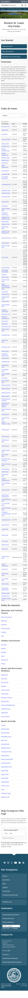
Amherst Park (5, 146)
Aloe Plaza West (6, 139)
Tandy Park (5, 529)
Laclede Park (5, 358)
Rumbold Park (6, 469)
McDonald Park (6, 388)
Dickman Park (5, 224)
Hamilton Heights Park (5, 317)
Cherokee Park (6, 193)
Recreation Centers (6, 697)
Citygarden (5, 206)
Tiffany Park (5, 544)
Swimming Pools (5, 709)
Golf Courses (4, 682)
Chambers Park (6, 190)
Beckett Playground (5, 154)
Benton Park (5, 160)
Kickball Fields (5, 755)
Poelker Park (5, 446)
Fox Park (4, 274)
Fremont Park (5, 294)
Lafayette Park (6, 361)
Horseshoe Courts (6, 751)
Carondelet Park (6, 184)
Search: (5, 115)
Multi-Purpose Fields (7, 759)
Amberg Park (5, 143)
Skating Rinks (5, 701)
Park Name (5, 124)
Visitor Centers (5, 716)
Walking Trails (5, 797)
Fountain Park (6, 267)
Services (5, 876)
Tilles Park (5, 549)
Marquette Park (6, 385)
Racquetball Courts (6, 767)
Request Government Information (12, 962)
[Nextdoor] (20, 863)
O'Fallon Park (5, 429)
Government (6, 880)
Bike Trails (4, 740)
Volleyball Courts (6, 793)
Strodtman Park (6, 520)
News (4, 883)
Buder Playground (5, 166)
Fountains (4, 645)
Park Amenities (7, 51)
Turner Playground (5, 564)
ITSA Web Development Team (6, 985)
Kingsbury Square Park (5, 354)
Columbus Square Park (5, 213)
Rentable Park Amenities (11, 57)
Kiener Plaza (5, 351)
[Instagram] (8, 863)
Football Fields (5, 744)
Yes (6, 833)
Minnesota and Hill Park (6, 399)
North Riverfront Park (6, 422)
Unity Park (5, 569)
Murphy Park (5, 414)
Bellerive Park (6, 157)
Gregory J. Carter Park (5, 310)
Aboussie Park (6, 126)
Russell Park (5, 471)
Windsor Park (5, 596)
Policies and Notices (8, 922)
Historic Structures (6, 617)
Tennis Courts (5, 785)
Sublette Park (5, 525)
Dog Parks (4, 678)
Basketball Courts (6, 736)
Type (13, 124)
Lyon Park (4, 378)
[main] (14, 430)
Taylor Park (5, 535)
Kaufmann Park (6, 347)
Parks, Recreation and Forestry (14, 9)
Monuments (4, 660)
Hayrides (3, 652)
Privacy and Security (8, 918)
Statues (3, 663)
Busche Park (5, 170)
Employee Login (7, 902)
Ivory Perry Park (6, 326)
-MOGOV (8, 5)
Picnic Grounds (5, 690)
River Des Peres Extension (6, 459)
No (11, 833)
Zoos (2, 636)
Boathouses (4, 675)
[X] (12, 863)
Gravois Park (5, 301)
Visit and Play (6, 891)
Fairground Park (6, 238)
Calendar (5, 887)
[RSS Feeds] (23, 863)
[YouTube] (15, 863)
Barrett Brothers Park (6, 149)
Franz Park (5, 291)
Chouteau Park (6, 196)
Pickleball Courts (6, 763)
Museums (4, 624)
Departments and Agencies (10, 958)
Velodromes (4, 712)
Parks (25, 9)
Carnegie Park (6, 174)
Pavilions (3, 686)
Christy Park (5, 201)
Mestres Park (5, 396)
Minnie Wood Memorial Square (5, 404)
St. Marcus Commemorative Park (6, 513)
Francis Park (5, 277)
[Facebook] (5, 863)
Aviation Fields (5, 729)
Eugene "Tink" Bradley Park (6, 232)
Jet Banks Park (6, 335)
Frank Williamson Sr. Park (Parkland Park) (6, 286)
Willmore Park (6, 593)
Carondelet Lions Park (5, 177)
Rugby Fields (4, 770)
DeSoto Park (5, 221)
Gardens (3, 648)
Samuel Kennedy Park (5, 479)
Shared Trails (5, 774)
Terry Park (5, 541)
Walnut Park (5, 584)
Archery (3, 725)
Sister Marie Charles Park (5, 495)
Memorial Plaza (6, 393)
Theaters (3, 632)
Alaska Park (5, 130)
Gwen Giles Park (6, 314)
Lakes (2, 656)
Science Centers (5, 628)
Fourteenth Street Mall (5, 271)
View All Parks (7, 46)
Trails (2, 789)
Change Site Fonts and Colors (11, 914)
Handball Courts (5, 748)
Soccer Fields (4, 778)
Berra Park (5, 163)
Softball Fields (5, 782)
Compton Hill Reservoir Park (6, 218)
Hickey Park (5, 321)
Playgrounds (4, 693)
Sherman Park (6, 490)
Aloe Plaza (4, 134)
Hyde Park (4, 324)
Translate (15, 928)
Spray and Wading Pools (8, 705)
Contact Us (6, 954)
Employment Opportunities (10, 895)
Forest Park (5, 257)
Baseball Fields (5, 733)
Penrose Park (5, 436)
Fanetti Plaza (5, 243)
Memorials (4, 621)
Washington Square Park (5, 589)
